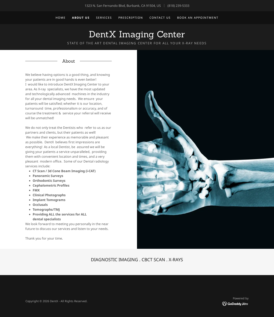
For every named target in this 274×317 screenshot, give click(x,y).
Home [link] (61, 17)
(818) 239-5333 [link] (178, 5)
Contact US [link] (160, 17)
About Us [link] (81, 17)
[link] (137, 36)
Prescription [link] (130, 17)
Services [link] (104, 17)
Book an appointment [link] (197, 17)
